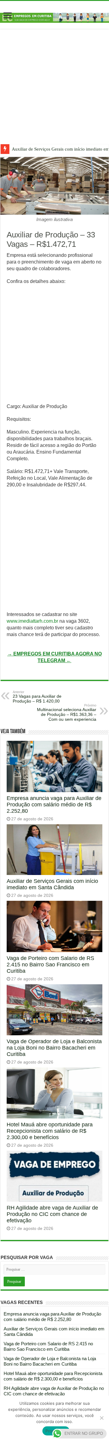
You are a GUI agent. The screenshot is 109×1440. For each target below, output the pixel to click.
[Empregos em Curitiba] (54, 17)
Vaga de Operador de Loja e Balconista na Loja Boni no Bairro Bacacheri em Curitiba (54, 1047)
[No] (101, 1418)
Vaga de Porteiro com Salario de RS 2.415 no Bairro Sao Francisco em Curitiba (50, 964)
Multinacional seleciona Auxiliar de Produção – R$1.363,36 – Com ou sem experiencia (66, 712)
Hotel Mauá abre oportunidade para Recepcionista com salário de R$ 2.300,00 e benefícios (50, 1131)
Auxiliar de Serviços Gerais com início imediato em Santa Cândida (52, 884)
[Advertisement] (54, 91)
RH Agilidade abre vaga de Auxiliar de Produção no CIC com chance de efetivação (52, 1214)
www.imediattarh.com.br (32, 621)
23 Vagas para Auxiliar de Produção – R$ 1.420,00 (37, 696)
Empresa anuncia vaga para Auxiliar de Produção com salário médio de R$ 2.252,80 (54, 804)
